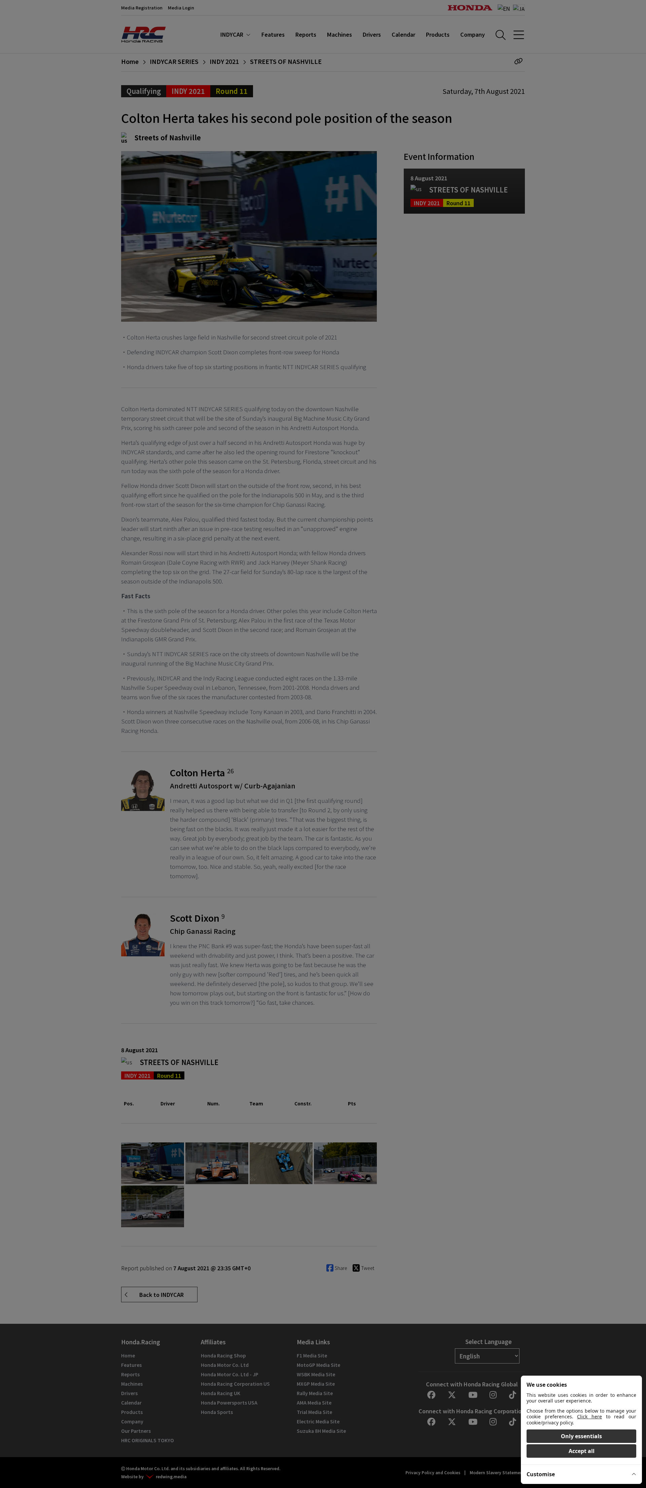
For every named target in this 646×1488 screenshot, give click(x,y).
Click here (589, 1416)
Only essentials (581, 1436)
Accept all (582, 1451)
